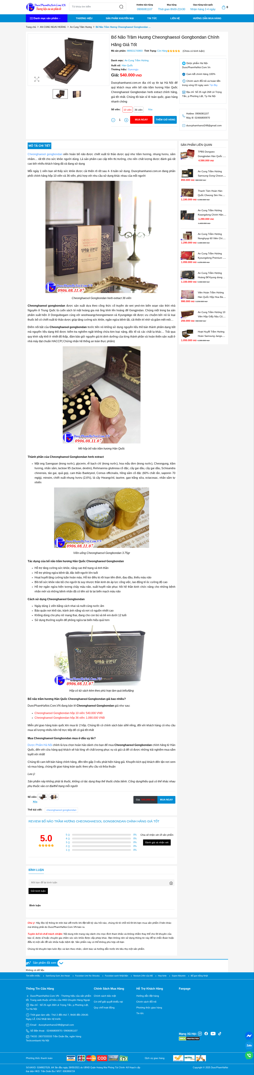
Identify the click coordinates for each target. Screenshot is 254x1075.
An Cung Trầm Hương (81, 27)
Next (105, 63)
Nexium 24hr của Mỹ (143, 976)
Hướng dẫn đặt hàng (147, 995)
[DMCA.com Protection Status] (189, 1038)
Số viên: (116, 109)
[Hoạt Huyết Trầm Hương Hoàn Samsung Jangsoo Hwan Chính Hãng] (187, 333)
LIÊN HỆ (175, 18)
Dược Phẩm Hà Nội (40, 745)
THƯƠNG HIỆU (84, 18)
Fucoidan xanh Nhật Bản (116, 976)
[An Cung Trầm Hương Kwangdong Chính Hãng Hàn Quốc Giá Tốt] (187, 214)
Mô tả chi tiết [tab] (39, 145)
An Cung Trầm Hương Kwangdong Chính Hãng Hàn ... (211, 214)
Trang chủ (31, 27)
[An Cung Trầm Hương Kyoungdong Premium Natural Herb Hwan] (187, 255)
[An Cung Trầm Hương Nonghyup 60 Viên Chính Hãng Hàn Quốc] (187, 235)
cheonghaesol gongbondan (61, 810)
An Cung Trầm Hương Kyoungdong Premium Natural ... (210, 257)
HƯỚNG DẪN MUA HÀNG (207, 18)
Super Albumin (179, 976)
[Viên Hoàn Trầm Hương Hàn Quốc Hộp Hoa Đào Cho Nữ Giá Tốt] (187, 294)
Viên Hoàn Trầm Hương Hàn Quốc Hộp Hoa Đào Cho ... (211, 296)
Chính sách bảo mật (105, 995)
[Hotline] (249, 1055)
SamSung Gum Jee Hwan (58, 976)
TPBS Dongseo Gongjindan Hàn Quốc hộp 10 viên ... (210, 156)
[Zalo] (249, 1045)
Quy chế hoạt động (104, 1007)
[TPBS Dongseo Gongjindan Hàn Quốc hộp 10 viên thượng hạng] (187, 154)
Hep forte (162, 976)
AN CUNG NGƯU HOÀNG (53, 27)
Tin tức (140, 1013)
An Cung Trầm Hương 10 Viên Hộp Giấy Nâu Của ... (212, 316)
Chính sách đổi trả (146, 1001)
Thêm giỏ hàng (165, 119)
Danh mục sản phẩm (46, 18)
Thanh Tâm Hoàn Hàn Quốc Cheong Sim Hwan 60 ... (211, 195)
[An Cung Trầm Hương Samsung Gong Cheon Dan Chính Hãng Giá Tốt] (187, 173)
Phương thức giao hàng (149, 1007)
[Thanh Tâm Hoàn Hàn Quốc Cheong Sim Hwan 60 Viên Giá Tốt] (187, 192)
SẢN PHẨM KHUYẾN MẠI (120, 18)
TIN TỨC (152, 18)
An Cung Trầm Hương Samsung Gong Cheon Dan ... (211, 175)
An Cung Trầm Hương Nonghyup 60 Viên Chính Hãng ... (212, 238)
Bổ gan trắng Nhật (199, 976)
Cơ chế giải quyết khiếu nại (108, 1001)
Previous (31, 63)
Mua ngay (141, 119)
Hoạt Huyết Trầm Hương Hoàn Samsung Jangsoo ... (211, 335)
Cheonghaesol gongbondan (45, 154)
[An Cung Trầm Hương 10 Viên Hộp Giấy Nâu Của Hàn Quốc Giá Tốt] (187, 313)
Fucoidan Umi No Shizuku (87, 976)
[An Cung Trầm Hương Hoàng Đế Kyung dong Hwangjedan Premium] (187, 274)
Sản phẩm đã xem (44, 962)
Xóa (150, 109)
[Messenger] (249, 1035)
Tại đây (213, 85)
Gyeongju (133, 69)
